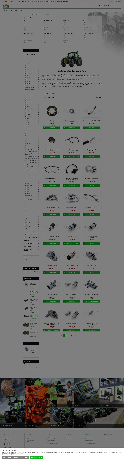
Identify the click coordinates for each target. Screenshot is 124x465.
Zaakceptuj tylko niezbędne (10, 457)
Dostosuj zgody (24, 457)
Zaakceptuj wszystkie (36, 457)
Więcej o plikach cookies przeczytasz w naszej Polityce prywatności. (17, 454)
